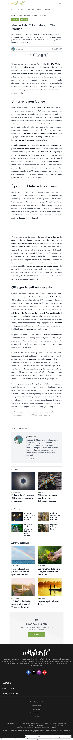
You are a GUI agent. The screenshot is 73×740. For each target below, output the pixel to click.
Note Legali (36, 716)
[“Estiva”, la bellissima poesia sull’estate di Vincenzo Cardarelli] (23, 587)
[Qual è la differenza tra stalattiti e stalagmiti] (43, 516)
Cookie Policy (36, 709)
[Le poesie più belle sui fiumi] (50, 587)
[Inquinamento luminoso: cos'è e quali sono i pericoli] (17, 516)
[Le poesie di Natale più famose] (43, 528)
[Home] (18, 3)
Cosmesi (47, 10)
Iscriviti (36, 634)
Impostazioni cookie (36, 713)
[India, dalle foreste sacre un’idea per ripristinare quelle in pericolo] (17, 528)
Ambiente (30, 10)
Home (13, 15)
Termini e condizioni (36, 702)
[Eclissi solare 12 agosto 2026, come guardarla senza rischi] (23, 481)
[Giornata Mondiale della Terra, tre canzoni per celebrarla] (50, 555)
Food (13, 10)
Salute (55, 10)
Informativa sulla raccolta (7, 739)
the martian (23, 428)
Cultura (39, 10)
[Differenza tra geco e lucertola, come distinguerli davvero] (50, 481)
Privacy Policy (36, 706)
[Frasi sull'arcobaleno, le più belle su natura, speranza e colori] (23, 555)
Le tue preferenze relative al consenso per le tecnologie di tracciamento (48, 737)
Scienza (24, 19)
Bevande (21, 10)
